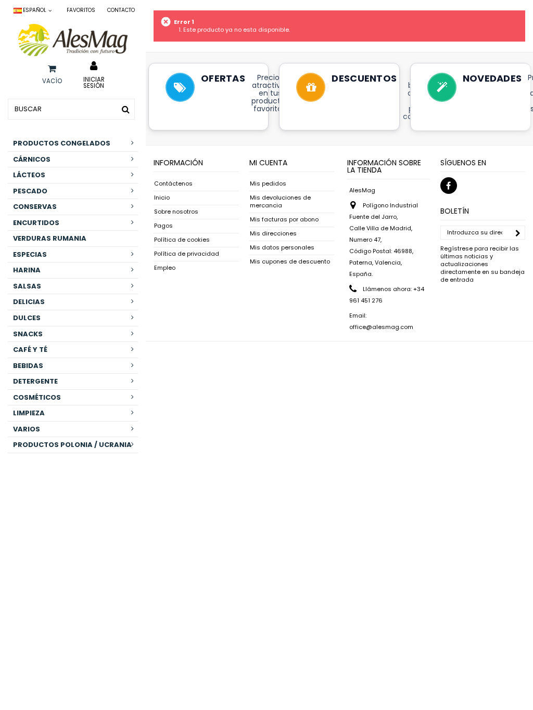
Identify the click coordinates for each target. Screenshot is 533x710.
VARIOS (26, 429)
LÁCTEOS (29, 175)
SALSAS (27, 286)
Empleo (164, 268)
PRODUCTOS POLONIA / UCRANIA (72, 445)
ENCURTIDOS (36, 223)
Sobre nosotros (176, 212)
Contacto (121, 10)
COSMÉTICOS (37, 397)
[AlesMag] (73, 40)
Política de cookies (182, 240)
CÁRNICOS (31, 159)
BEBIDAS (28, 366)
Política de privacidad (186, 254)
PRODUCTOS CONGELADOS (61, 143)
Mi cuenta (268, 162)
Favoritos (81, 10)
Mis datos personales (282, 248)
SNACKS (28, 334)
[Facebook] (448, 185)
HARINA (27, 270)
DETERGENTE (35, 381)
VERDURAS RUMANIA (49, 238)
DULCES (27, 318)
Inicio (162, 198)
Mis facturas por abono (284, 219)
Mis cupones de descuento (290, 262)
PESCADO (30, 191)
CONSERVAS (35, 207)
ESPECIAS (30, 254)
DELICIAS (29, 302)
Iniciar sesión (94, 82)
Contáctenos (173, 184)
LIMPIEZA (29, 413)
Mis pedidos (268, 184)
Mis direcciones (273, 234)
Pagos (163, 226)
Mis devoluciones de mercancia (280, 201)
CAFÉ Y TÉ (30, 349)
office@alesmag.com (381, 327)
